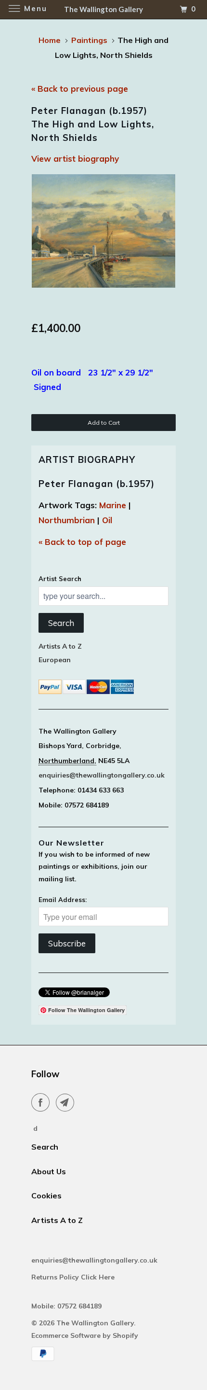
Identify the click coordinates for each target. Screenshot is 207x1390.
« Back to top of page (82, 542)
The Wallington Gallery (95, 1323)
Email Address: (63, 900)
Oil (107, 520)
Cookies (46, 1195)
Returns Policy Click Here (73, 1277)
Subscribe (67, 943)
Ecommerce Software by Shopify (84, 1335)
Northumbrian (67, 520)
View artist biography (75, 158)
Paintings (89, 40)
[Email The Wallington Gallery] (67, 1102)
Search (61, 623)
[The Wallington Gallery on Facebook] (42, 1102)
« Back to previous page (79, 88)
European (55, 659)
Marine (112, 505)
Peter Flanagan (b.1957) (97, 483)
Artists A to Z (60, 646)
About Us (48, 1171)
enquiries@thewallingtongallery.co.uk (102, 775)
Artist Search (60, 579)
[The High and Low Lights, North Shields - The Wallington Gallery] (103, 231)
